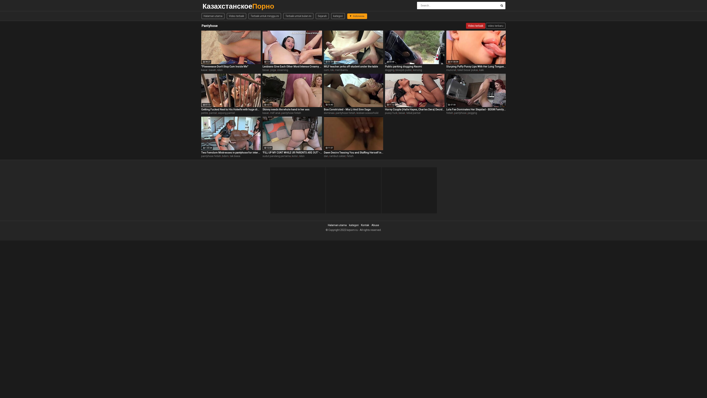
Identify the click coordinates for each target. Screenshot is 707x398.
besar (266, 70)
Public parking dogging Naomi (403, 66)
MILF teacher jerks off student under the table (351, 66)
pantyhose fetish (291, 112)
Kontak (365, 225)
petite (204, 112)
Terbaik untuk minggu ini (265, 16)
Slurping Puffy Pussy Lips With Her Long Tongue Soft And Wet (476, 66)
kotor (295, 156)
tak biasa (235, 156)
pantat (213, 112)
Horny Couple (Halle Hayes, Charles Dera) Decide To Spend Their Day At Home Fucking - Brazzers (414, 109)
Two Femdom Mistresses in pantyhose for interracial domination (231, 152)
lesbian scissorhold (367, 112)
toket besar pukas (467, 70)
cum (326, 70)
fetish (449, 112)
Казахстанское (212, 6)
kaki (481, 70)
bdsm (225, 156)
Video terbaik (236, 16)
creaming (282, 70)
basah (212, 70)
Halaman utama (213, 16)
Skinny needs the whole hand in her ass (286, 109)
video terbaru (495, 25)
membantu (341, 70)
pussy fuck (391, 112)
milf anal (275, 112)
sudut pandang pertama (277, 156)
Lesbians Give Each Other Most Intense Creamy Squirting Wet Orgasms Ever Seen (292, 66)
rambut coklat (337, 156)
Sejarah (322, 16)
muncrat (451, 70)
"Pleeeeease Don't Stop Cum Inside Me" (224, 66)
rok (332, 70)
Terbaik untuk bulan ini (298, 16)
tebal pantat (413, 112)
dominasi (329, 112)
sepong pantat (226, 112)
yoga (273, 70)
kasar (204, 70)
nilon (220, 70)
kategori (338, 16)
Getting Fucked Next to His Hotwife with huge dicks (231, 109)
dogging (389, 70)
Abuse (375, 225)
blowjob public (403, 70)
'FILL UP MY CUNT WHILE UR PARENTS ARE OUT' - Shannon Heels (292, 152)
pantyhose (460, 112)
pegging (472, 112)
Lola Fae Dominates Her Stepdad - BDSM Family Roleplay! (476, 109)
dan (326, 156)
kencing (417, 70)
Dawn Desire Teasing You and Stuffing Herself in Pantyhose (353, 152)
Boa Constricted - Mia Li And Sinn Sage (347, 109)
